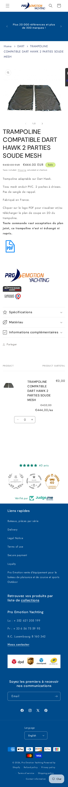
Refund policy (31, 767)
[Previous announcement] (7, 26)
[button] (7, 6)
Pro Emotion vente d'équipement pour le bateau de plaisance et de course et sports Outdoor (33, 577)
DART (20, 46)
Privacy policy (48, 767)
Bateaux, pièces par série (23, 521)
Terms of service (26, 773)
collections (30, 600)
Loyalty (12, 564)
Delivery (13, 529)
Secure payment (17, 555)
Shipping (22, 170)
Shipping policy (46, 773)
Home (8, 46)
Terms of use (15, 546)
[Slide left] (26, 123)
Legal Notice (15, 538)
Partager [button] (12, 344)
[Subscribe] (56, 696)
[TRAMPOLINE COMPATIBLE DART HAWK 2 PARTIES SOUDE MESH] (10, 253)
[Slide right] (42, 123)
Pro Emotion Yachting (32, 762)
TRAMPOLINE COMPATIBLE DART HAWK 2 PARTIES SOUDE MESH (34, 51)
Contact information (36, 778)
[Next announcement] (61, 26)
